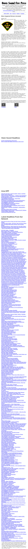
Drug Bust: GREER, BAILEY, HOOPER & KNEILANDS (11, 345)
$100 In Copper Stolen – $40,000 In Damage (9, 231)
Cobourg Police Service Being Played (8, 351)
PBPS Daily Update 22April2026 (7, 295)
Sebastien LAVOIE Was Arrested (7, 523)
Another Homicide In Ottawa (6, 244)
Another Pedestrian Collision (6, 236)
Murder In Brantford (5, 309)
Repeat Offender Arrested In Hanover (8, 302)
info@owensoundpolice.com (8, 10)
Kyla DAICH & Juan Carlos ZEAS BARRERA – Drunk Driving (12, 468)
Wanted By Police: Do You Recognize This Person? (11, 305)
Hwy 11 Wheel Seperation (6, 539)
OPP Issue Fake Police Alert (6, 508)
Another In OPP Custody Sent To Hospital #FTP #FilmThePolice (13, 478)
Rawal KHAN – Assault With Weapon (8, 442)
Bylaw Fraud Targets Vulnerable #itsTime (9, 290)
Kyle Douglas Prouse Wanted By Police (8, 323)
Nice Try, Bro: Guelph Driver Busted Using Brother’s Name (12, 409)
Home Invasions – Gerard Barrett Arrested (9, 243)
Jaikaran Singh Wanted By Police (7, 371)
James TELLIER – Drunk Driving (7, 483)
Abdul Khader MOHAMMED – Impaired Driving (10, 487)
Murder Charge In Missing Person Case (8, 293)
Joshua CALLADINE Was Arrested (7, 439)
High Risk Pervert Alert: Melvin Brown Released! (10, 413)
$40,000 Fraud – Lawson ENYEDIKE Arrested (10, 507)
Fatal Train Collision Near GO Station (8, 336)
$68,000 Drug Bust (4, 250)
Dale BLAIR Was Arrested (6, 340)
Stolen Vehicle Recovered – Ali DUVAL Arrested (10, 432)
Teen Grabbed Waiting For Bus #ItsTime (8, 365)
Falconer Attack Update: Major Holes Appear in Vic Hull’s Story (13, 425)
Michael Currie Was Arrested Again (7, 326)
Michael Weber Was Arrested (6, 197)
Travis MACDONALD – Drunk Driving (8, 204)
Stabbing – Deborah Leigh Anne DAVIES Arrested (10, 234)
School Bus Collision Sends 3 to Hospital (9, 209)
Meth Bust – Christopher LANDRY (7, 448)
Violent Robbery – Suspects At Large (8, 247)
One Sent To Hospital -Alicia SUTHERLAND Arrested (11, 455)
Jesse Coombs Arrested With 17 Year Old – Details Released (12, 526)
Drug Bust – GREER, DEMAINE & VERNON (9, 488)
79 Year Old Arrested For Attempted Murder (9, 461)
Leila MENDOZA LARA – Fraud (7, 467)
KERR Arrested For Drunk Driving (7, 199)
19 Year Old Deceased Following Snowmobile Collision (11, 428)
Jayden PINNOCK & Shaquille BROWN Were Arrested (11, 452)
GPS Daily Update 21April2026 (7, 364)
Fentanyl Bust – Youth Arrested (7, 366)
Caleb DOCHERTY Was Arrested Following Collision (11, 436)
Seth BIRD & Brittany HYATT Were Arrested (9, 471)
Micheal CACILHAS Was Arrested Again (8, 443)
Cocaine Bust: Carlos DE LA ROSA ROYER (9, 511)
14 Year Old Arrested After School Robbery (9, 339)
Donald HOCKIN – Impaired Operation (8, 482)
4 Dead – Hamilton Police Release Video (9, 246)
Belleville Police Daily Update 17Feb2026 (9, 384)
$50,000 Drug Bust (4, 408)
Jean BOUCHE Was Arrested (6, 450)
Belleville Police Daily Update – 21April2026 (9, 349)
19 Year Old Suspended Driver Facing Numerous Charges (12, 434)
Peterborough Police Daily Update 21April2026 (10, 329)
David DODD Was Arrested (6, 520)
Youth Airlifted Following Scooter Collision (9, 233)
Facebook (22, 13)
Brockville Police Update (6, 347)
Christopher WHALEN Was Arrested (8, 440)
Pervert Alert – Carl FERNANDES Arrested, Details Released (12, 392)
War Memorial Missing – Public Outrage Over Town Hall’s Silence (13, 226)
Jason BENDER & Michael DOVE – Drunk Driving (10, 198)
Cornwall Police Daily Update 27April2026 (9, 237)
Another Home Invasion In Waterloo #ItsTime (9, 359)
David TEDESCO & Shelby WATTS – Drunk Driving (11, 506)
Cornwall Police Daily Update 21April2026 (9, 344)
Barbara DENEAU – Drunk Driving (7, 445)
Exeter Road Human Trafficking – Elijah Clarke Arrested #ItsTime (13, 363)
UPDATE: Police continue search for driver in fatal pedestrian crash (14, 388)
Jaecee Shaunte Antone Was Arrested (8, 331)
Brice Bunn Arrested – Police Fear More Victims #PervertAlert (13, 394)
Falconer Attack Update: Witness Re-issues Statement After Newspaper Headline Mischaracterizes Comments (12, 427)
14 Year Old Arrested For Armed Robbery (9, 401)
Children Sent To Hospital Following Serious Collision (11, 321)
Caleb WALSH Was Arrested (6, 515)
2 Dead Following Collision (6, 514)
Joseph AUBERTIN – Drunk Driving (8, 518)
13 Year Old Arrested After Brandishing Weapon (10, 235)
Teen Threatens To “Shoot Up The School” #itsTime (11, 304)
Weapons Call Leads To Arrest (7, 372)
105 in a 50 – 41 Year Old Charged (7, 242)
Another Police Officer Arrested (7, 324)
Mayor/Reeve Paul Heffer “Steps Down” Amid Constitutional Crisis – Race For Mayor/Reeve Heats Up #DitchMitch (13, 228)
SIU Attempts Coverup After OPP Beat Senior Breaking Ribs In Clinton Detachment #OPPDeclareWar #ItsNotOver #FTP (13, 201)
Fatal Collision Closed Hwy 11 (7, 494)
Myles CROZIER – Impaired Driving (8, 470)
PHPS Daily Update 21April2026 (7, 350)
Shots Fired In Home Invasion (7, 298)
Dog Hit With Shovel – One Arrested (8, 294)
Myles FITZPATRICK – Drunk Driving (8, 457)
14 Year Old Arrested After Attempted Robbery (10, 369)
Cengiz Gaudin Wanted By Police (7, 318)
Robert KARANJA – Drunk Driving (7, 477)
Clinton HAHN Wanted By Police (7, 342)
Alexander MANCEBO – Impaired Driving (9, 422)
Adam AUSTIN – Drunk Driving (7, 509)
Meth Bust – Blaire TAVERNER (7, 481)
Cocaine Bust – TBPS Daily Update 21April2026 (10, 325)
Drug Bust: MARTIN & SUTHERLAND (8, 528)
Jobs (11, 13)
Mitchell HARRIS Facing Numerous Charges (9, 459)
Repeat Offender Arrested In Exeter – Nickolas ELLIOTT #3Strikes (13, 210)
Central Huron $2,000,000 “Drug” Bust (8, 212)
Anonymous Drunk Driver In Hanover (8, 299)
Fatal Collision (4, 476)
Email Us (14, 13)
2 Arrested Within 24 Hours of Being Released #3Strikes (11, 453)
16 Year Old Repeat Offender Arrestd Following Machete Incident (13, 311)
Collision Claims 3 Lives (5, 420)
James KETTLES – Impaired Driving (8, 454)
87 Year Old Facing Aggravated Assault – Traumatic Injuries (12, 400)
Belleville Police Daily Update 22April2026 (9, 310)
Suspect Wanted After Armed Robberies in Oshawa (11, 343)
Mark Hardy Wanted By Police (7, 373)
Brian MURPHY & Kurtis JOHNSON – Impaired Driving (11, 519)
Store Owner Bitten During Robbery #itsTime (9, 249)
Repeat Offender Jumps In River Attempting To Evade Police (12, 322)
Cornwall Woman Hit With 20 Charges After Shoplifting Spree (12, 251)
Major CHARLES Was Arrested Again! (8, 474)
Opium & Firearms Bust (5, 512)
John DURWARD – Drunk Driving (7, 202)
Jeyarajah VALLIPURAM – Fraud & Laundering (10, 421)
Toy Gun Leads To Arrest (6, 410)
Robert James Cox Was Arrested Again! (8, 387)
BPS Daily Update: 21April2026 (7, 352)
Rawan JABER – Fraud (5, 510)
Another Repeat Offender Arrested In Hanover (9, 300)
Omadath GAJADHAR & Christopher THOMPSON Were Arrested (13, 540)
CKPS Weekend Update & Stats (7, 238)
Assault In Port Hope (5, 328)
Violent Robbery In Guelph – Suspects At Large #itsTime (12, 232)
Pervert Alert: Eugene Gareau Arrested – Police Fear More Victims (13, 362)
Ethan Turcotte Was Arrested (6, 433)
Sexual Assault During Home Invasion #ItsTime (10, 360)
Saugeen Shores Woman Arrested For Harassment (10, 301)
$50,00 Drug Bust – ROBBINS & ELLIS (8, 399)
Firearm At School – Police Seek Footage (9, 338)
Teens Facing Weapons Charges (7, 330)
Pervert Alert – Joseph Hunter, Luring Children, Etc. (11, 393)
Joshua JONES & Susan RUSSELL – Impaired (10, 437)
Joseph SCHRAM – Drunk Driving (7, 211)
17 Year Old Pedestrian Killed (6, 337)
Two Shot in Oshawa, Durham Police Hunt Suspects (11, 361)
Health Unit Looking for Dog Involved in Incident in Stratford (12, 396)
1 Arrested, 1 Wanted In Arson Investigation (9, 358)
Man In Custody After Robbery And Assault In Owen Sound (12, 141)
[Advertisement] (14, 122)
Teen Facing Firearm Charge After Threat (9, 289)
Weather (18, 13)
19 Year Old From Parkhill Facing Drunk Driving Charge (11, 521)
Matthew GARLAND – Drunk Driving (8, 472)
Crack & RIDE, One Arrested (6, 288)
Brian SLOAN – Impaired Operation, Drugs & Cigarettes (11, 525)
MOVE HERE (6, 13)
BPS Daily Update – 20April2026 (7, 370)
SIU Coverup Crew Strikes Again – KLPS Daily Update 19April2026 (14, 376)
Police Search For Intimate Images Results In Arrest (11, 297)
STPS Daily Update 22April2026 (7, 292)
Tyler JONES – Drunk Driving (6, 484)
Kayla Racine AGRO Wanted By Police (8, 291)
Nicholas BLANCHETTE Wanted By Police (9, 341)
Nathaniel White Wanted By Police (7, 245)
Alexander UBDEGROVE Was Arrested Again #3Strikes (11, 524)
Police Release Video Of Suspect (7, 327)
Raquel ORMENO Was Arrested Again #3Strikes (10, 203)
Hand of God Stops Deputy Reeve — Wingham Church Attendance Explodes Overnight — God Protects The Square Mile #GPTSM (13, 196)
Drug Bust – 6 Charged (5, 464)
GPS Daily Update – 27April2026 (7, 230)
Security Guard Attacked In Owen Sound (9, 140)
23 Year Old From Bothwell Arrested (8, 535)
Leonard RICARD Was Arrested (7, 446)
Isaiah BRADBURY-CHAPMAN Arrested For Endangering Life (12, 438)
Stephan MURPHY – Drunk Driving (7, 513)
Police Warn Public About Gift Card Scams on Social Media (12, 286)
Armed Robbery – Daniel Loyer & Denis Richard (10, 486)
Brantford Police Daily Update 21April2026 (9, 348)
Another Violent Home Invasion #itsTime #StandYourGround (12, 248)
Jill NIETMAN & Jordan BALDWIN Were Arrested (10, 522)
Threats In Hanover (5, 391)
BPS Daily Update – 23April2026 (7, 287)
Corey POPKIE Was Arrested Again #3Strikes (10, 463)
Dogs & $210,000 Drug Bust (6, 333)
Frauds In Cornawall (5, 308)
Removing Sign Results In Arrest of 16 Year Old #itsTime (12, 307)
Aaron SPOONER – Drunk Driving (7, 485)
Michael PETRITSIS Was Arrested (7, 460)
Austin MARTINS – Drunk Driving (7, 444)
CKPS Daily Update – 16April (6, 395)
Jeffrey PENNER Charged (6, 473)
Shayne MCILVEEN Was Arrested (7, 456)
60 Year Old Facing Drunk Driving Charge (9, 239)
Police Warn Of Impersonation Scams (8, 332)
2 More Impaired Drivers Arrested (7, 416)
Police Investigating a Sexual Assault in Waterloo (10, 397)
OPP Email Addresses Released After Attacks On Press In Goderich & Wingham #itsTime (12, 378)
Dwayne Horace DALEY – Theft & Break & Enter (10, 404)
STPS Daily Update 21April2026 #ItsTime (9, 353)
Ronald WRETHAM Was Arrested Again (8, 469)
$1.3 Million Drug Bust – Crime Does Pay (9, 398)
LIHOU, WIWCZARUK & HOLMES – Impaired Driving (11, 462)
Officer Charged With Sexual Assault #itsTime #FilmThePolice (13, 346)
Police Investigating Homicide (7, 441)
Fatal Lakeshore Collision (6, 475)
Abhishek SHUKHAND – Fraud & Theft (8, 449)
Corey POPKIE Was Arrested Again (8, 435)
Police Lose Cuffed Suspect (6, 303)
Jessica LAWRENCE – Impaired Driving (8, 527)
